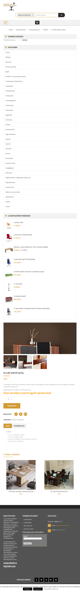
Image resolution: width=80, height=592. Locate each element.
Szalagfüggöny (9, 168)
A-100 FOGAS (18, 284)
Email (26, 536)
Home (11, 30)
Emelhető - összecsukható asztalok (15, 76)
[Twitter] (41, 580)
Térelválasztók (9, 197)
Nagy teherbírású (10, 134)
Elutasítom (38, 589)
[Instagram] (46, 580)
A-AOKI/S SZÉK (18, 222)
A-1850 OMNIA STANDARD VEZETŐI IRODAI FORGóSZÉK (32, 308)
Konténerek (8, 120)
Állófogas (8, 57)
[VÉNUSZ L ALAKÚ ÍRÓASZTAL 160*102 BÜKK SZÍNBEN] (9, 250)
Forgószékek (9, 86)
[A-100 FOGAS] (9, 287)
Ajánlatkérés (11, 406)
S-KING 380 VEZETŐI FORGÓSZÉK (24, 259)
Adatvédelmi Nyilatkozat (51, 589)
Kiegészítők (8, 115)
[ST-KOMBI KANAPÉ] (9, 299)
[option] (40, 338)
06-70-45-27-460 (60, 530)
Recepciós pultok (10, 163)
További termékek (11, 454)
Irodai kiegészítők (10, 100)
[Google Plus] (51, 580)
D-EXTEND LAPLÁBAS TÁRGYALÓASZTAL (21, 491)
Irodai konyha (9, 105)
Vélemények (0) (19, 426)
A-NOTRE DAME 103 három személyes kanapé (29, 272)
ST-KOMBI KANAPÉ (20, 296)
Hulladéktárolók (10, 91)
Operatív (8, 139)
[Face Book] (36, 580)
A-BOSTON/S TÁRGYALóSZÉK (23, 235)
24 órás (7, 52)
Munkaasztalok (34, 30)
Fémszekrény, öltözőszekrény (14, 81)
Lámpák (7, 125)
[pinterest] (56, 580)
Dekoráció (8, 62)
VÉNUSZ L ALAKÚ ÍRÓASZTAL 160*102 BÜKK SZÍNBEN (31, 247)
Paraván (7, 153)
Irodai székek (9, 110)
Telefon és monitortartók (12, 192)
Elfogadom (27, 589)
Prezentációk (9, 158)
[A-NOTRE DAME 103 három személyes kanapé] (9, 275)
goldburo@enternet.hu (62, 525)
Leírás (7, 426)
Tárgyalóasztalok (10, 182)
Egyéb (7, 72)
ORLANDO (8, 149)
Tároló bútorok (9, 187)
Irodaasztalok (21, 30)
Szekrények (8, 173)
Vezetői (45, 30)
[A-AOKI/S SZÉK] (9, 226)
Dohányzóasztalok (10, 67)
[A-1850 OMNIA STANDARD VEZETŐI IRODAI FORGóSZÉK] (9, 312)
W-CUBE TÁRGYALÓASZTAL (59, 491)
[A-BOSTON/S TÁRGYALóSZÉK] (9, 238)
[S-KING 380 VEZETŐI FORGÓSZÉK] (9, 262)
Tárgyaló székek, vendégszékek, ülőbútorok (18, 177)
